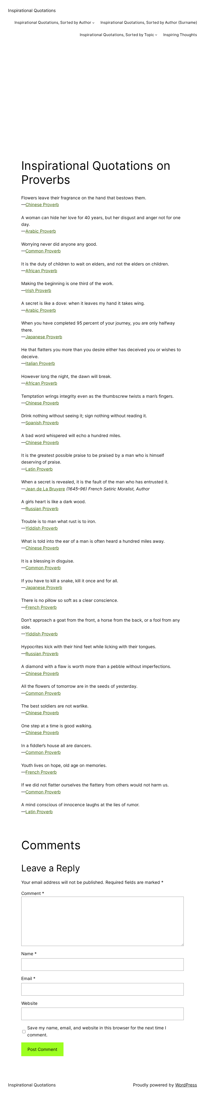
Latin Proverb (39, 469)
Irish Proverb (38, 290)
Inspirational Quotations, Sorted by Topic (117, 34)
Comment (32, 893)
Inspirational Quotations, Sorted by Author (52, 22)
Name (29, 953)
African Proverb (41, 270)
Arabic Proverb (41, 231)
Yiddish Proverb (42, 528)
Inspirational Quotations (32, 10)
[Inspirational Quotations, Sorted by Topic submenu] (156, 35)
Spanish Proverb (42, 422)
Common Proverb (43, 250)
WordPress (186, 1084)
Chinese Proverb (42, 204)
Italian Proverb (40, 363)
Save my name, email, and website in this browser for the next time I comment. (96, 1031)
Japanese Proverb (44, 336)
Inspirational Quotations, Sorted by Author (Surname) (148, 22)
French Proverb (41, 607)
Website (29, 1003)
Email (28, 978)
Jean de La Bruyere (45, 488)
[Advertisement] (102, 97)
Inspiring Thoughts (180, 34)
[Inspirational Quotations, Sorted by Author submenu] (93, 23)
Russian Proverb (42, 508)
